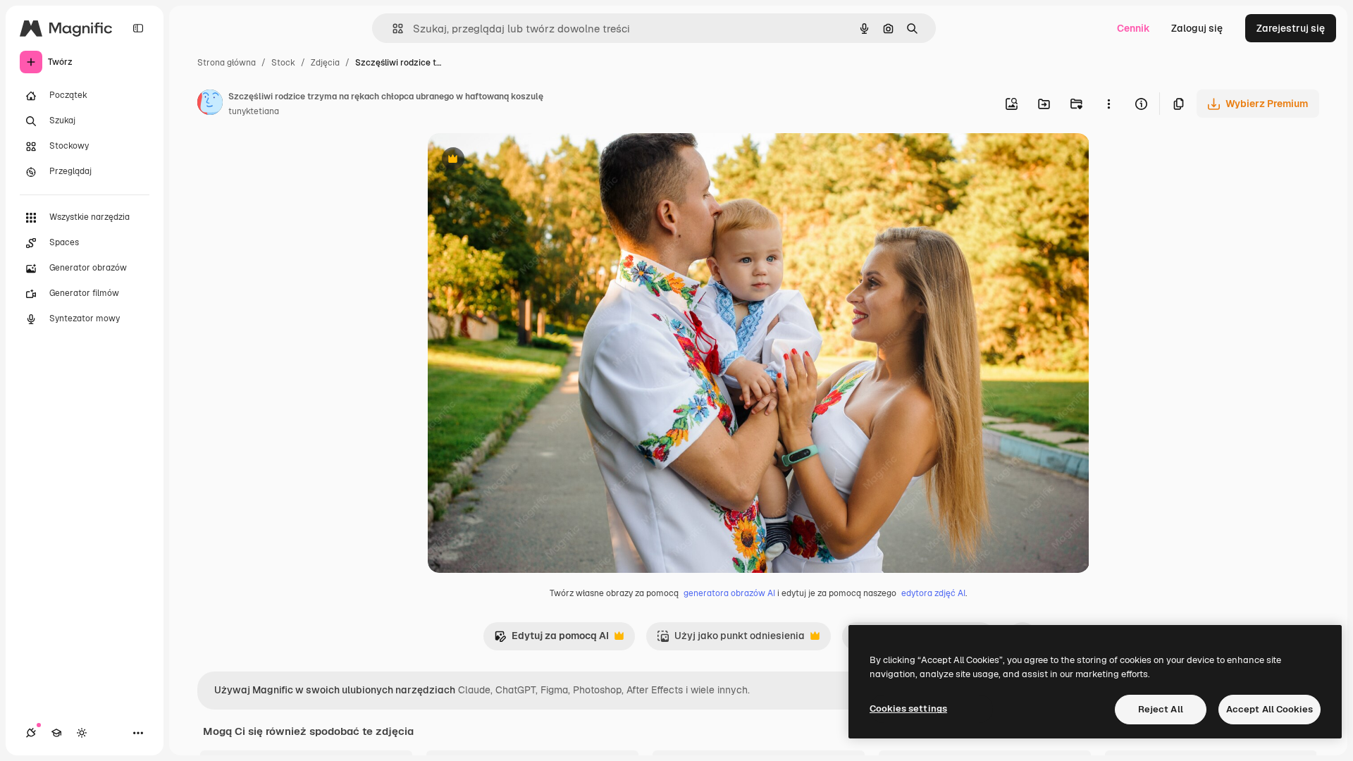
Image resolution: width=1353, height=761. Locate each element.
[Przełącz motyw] (81, 733)
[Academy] (56, 733)
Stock (283, 62)
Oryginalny (525, 160)
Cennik (1133, 28)
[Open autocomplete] (392, 28)
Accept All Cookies (1269, 709)
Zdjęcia (325, 62)
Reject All (1160, 709)
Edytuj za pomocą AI (551, 639)
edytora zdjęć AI (933, 593)
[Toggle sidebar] (138, 28)
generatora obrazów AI (729, 593)
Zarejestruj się (1290, 28)
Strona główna (226, 62)
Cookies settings (908, 708)
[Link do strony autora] (210, 104)
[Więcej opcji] (1108, 103)
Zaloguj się (1197, 28)
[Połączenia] (31, 733)
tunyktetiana (253, 111)
